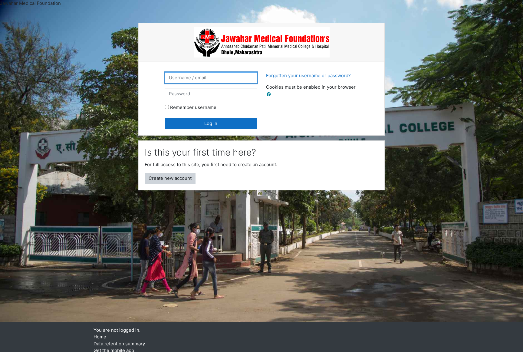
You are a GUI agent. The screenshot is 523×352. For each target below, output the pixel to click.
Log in (210, 123)
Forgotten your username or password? (308, 75)
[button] (270, 94)
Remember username (193, 107)
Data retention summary (119, 344)
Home (100, 337)
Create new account (170, 178)
